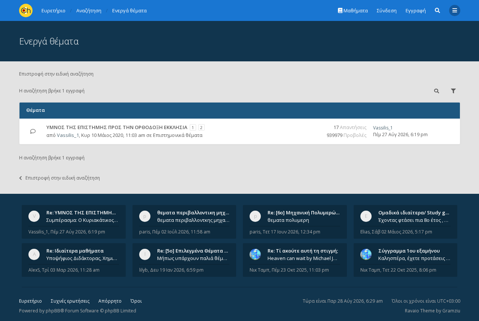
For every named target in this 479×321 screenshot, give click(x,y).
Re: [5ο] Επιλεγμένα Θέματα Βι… (195, 250)
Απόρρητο (110, 301)
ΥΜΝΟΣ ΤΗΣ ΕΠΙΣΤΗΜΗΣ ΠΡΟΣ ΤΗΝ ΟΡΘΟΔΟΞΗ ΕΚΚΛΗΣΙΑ (116, 127)
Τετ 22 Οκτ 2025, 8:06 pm (409, 270)
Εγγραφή (416, 10)
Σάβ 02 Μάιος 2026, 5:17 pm (402, 232)
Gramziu (451, 311)
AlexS (34, 270)
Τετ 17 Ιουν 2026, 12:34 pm (291, 232)
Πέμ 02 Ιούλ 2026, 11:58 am (181, 232)
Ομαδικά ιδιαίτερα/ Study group (417, 212)
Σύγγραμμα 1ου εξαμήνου (409, 250)
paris (144, 232)
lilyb (143, 270)
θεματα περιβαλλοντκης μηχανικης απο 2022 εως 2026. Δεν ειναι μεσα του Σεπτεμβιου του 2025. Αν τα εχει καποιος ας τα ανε (193, 220)
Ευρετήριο (30, 301)
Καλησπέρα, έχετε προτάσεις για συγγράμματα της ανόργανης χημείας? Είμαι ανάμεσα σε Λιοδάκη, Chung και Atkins (414, 258)
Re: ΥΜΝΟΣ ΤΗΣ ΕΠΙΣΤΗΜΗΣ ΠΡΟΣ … (90, 212)
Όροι (136, 301)
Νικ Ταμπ (259, 270)
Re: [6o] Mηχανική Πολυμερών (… (306, 212)
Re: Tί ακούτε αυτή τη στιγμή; (303, 250)
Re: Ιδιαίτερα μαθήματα (75, 250)
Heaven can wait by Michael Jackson (304, 258)
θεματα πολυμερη (288, 220)
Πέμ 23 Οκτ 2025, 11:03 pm (300, 270)
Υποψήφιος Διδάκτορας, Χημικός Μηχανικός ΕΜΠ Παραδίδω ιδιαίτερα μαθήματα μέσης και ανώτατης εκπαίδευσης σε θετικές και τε (82, 258)
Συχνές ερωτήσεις (70, 301)
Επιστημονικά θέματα (177, 135)
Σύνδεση (387, 10)
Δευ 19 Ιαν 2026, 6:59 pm (177, 270)
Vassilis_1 (68, 135)
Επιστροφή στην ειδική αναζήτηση (56, 74)
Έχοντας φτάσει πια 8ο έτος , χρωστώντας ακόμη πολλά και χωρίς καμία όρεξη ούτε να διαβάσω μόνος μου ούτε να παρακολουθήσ (414, 220)
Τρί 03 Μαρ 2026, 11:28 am (71, 270)
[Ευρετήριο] (26, 10)
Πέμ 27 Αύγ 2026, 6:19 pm (78, 232)
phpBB (53, 311)
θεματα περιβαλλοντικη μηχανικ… (198, 212)
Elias (365, 232)
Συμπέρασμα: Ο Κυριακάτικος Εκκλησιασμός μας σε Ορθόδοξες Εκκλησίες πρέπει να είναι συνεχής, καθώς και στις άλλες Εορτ (82, 220)
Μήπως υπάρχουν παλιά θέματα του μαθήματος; (193, 258)
